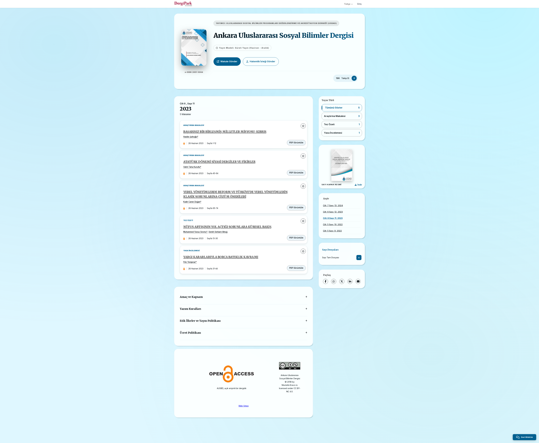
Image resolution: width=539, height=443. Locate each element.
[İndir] (358, 257)
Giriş (359, 4)
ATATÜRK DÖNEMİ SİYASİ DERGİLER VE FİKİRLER (219, 162)
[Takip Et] (354, 78)
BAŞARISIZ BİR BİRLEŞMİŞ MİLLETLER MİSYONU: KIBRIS (224, 132)
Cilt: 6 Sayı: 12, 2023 (333, 212)
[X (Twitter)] (341, 281)
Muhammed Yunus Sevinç (194, 232)
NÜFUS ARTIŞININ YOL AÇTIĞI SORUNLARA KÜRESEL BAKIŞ (227, 227)
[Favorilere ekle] (303, 125)
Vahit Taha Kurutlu (191, 167)
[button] (342, 107)
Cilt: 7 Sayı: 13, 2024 (333, 205)
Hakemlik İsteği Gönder (262, 61)
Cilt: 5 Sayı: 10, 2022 (333, 224)
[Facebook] (325, 281)
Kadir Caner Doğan (191, 202)
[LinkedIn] (349, 281)
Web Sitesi (243, 406)
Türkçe (347, 4)
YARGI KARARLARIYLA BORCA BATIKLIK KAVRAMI (220, 257)
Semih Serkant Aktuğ (218, 232)
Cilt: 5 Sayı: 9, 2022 (332, 231)
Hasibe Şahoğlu (190, 137)
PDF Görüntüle (296, 142)
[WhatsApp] (333, 281)
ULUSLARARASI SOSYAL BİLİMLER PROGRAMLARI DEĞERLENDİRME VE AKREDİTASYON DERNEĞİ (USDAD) (281, 23)
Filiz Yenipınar (189, 262)
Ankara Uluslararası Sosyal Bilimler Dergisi (283, 35)
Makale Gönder (229, 61)
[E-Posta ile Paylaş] (358, 281)
